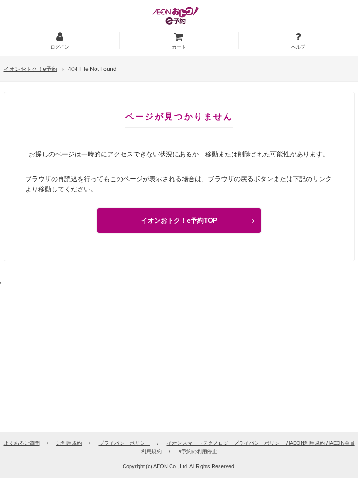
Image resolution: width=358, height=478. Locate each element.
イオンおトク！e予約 (30, 69)
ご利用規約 (69, 443)
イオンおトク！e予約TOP (179, 220)
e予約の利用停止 (198, 451)
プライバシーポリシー (124, 443)
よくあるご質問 (22, 443)
